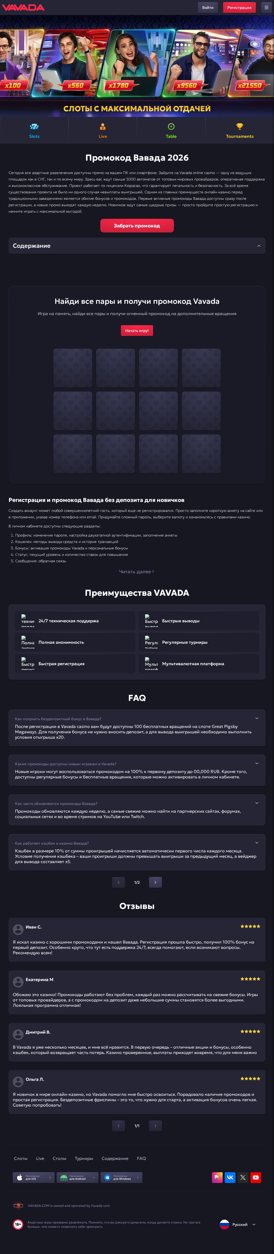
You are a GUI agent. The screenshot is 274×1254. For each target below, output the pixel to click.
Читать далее (135, 571)
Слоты (21, 1158)
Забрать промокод (137, 226)
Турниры (84, 1158)
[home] (23, 7)
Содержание (115, 1158)
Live (40, 1158)
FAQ (141, 1158)
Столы (59, 1158)
